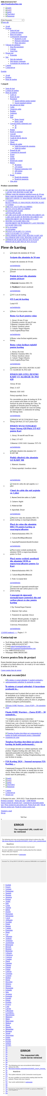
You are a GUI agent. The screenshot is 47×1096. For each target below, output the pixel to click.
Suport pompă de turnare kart (11, 803)
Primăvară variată (16, 161)
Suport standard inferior (23, 103)
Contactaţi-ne (10, 67)
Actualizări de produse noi (19, 63)
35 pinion (18, 173)
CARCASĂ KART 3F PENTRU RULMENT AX (24, 217)
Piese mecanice (20, 43)
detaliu (18, 266)
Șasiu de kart (14, 30)
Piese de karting (15, 34)
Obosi (12, 142)
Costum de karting (16, 32)
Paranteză (13, 99)
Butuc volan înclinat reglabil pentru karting (23, 346)
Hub (11, 117)
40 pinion (18, 165)
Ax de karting (10, 229)
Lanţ (11, 115)
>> (16, 632)
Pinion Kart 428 (33, 805)
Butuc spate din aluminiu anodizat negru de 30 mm (23, 196)
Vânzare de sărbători (12, 45)
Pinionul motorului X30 (23, 169)
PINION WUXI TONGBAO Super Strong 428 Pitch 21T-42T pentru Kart (25, 428)
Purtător (13, 111)
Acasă (7, 26)
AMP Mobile (31, 801)
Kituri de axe (14, 97)
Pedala (12, 130)
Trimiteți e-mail (6, 811)
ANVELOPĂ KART (13, 213)
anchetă (13, 266)
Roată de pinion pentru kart (25, 807)
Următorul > (10, 632)
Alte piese (13, 181)
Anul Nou (13, 51)
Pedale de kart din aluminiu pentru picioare (23, 277)
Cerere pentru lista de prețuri (11, 670)
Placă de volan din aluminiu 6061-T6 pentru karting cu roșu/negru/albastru (23, 527)
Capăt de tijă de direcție (18, 138)
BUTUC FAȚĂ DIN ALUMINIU (18, 209)
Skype (3, 813)
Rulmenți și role (20, 39)
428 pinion (18, 171)
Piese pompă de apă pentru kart (16, 805)
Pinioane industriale (22, 41)
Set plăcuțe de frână (17, 105)
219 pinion (18, 167)
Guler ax (13, 95)
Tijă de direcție (15, 136)
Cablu (12, 107)
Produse (8, 28)
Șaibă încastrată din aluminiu (25, 146)
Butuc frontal (19, 119)
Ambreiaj (13, 113)
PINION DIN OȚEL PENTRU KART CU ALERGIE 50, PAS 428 (24, 377)
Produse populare (7, 801)
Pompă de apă (15, 150)
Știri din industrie (16, 59)
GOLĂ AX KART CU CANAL (17, 233)
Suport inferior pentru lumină (25, 101)
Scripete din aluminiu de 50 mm (25, 257)
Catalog (8, 65)
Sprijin (12, 159)
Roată (12, 175)
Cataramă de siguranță (18, 152)
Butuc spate (19, 121)
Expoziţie (13, 55)
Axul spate (14, 140)
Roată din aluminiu (21, 177)
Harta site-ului (20, 801)
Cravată (13, 134)
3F (16, 126)
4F (16, 128)
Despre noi (9, 53)
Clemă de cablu (15, 109)
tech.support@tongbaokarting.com (23, 648)
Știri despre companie (18, 61)
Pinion (12, 163)
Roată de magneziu (21, 179)
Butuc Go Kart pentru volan (23, 316)
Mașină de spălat (16, 144)
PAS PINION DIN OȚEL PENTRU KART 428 (23, 238)
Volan (12, 156)
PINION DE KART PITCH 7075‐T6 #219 (21, 242)
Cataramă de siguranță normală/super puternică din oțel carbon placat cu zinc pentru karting (25, 599)
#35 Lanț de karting (19, 299)
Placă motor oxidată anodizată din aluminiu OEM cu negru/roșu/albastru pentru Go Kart (24, 562)
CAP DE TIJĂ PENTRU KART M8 (18, 192)
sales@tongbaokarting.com (11, 4)
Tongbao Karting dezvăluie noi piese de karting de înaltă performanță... (23, 743)
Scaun (12, 154)
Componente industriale (18, 37)
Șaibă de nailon (20, 148)
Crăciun (13, 49)
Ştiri (6, 57)
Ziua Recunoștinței (17, 47)
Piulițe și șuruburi (16, 132)
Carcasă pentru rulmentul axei (20, 123)
